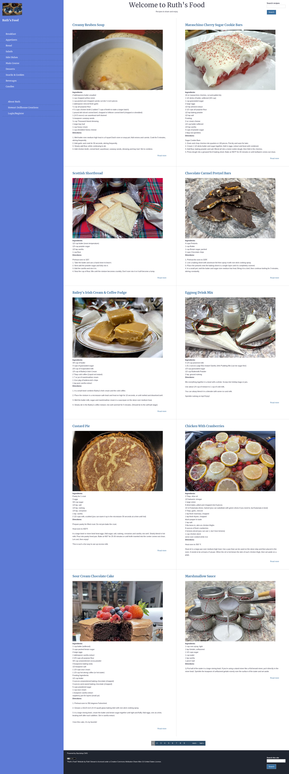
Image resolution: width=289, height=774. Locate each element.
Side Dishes (12, 57)
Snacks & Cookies (15, 74)
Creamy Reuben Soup (88, 25)
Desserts (10, 69)
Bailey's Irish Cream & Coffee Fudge (99, 292)
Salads (9, 51)
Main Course (12, 63)
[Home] (12, 16)
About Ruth (14, 101)
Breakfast (11, 34)
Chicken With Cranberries (204, 426)
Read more (161, 156)
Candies (10, 86)
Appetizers (11, 39)
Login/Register (16, 113)
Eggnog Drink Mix (199, 292)
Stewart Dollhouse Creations (23, 107)
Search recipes (273, 3)
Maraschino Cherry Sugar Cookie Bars (213, 25)
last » (202, 743)
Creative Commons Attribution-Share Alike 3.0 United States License (136, 762)
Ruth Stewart (91, 762)
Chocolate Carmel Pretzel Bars (208, 173)
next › (194, 743)
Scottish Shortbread (87, 173)
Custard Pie (81, 426)
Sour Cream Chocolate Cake (93, 576)
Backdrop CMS (82, 753)
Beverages (11, 80)
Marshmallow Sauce (200, 576)
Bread (9, 45)
